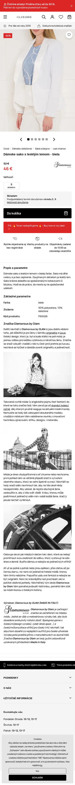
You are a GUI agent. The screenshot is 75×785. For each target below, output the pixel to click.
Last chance (59, 148)
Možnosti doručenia (17, 202)
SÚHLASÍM (37, 777)
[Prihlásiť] (52, 17)
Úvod (6, 148)
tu (41, 765)
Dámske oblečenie (22, 148)
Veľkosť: (8, 177)
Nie (37, 771)
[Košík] (69, 17)
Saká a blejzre (42, 148)
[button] (71, 6)
